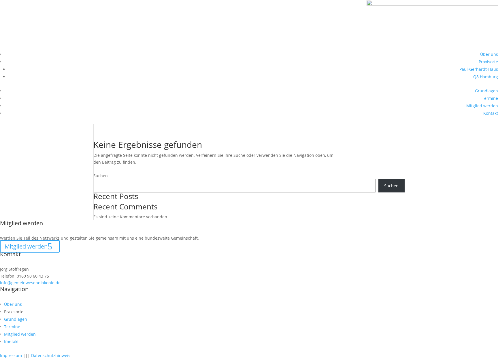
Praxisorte (488, 61)
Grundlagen (486, 90)
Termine (490, 98)
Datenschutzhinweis (50, 355)
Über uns (489, 54)
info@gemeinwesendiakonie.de (30, 282)
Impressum (11, 355)
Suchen (100, 175)
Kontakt (490, 113)
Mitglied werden (482, 105)
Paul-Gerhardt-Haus (478, 69)
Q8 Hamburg (485, 76)
